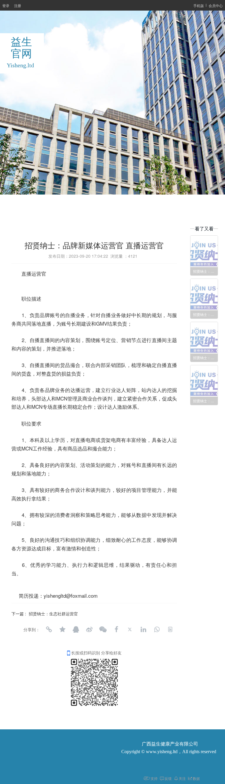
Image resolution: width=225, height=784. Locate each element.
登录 (5, 5)
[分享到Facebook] (116, 629)
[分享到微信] (103, 629)
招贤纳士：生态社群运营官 (53, 614)
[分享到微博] (89, 629)
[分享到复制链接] (49, 629)
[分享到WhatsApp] (156, 629)
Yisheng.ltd (20, 65)
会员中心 (216, 5)
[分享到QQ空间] (62, 629)
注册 (17, 5)
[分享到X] (130, 629)
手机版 (198, 5)
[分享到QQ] (76, 629)
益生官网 (21, 48)
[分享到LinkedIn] (143, 629)
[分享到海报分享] (170, 629)
